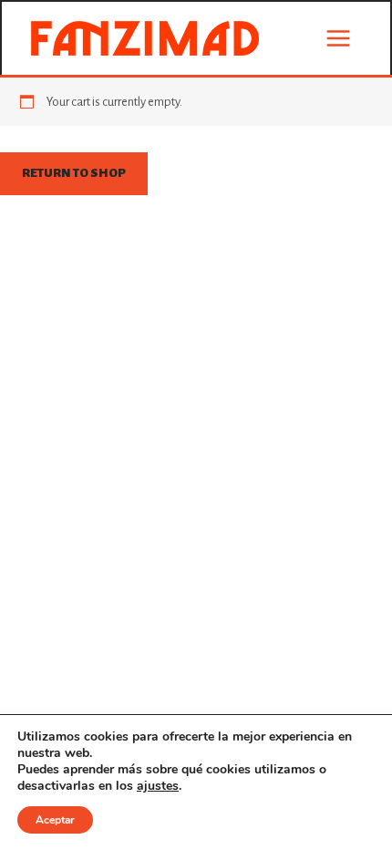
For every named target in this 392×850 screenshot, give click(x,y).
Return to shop (74, 173)
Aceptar (55, 820)
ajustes (158, 786)
